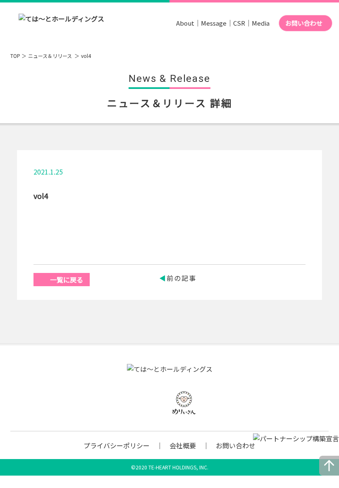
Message (214, 23)
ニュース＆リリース (50, 55)
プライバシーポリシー (117, 445)
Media (261, 23)
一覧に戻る (66, 280)
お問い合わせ (303, 23)
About (185, 23)
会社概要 (183, 445)
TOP (15, 55)
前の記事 (181, 278)
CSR (239, 23)
